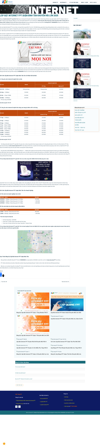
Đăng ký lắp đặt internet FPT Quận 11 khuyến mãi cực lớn (32, 354)
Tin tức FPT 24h (79, 130)
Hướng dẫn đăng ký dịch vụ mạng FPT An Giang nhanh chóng (86, 55)
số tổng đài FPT (48, 22)
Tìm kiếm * (75, 18)
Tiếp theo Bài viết (66, 281)
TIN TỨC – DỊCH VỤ (80, 127)
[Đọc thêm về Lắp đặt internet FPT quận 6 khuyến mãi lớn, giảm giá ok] (57, 316)
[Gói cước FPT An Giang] (82, 63)
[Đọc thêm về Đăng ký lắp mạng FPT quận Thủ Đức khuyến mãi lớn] (56, 351)
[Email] (19, 407)
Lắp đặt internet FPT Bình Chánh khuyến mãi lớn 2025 (66, 312)
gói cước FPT (79, 115)
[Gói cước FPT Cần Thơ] (82, 93)
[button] (67, 2)
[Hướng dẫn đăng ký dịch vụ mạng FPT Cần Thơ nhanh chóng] (82, 78)
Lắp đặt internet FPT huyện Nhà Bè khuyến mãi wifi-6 (31, 341)
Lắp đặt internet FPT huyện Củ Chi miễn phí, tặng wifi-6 (32, 348)
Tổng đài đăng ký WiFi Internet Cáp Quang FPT (25, 400)
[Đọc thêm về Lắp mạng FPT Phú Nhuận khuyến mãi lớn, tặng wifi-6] (57, 345)
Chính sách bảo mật (68, 400)
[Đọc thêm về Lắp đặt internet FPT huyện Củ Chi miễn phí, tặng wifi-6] (22, 345)
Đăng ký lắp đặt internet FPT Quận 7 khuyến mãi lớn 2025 (32, 335)
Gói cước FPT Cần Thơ (78, 99)
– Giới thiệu (65, 397)
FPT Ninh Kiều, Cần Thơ (78, 39)
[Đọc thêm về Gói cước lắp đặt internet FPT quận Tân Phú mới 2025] (58, 339)
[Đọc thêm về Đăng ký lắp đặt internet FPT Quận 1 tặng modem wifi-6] (32, 301)
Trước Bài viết (3, 281)
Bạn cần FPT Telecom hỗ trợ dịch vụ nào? (23, 378)
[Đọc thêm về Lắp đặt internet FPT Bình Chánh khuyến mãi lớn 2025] (67, 301)
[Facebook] (16, 407)
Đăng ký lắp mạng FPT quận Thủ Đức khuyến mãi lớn (66, 354)
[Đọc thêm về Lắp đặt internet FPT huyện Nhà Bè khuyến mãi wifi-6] (21, 339)
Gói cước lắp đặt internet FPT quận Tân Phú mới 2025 (65, 341)
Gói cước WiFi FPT (44, 398)
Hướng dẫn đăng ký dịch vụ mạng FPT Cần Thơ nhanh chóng (86, 85)
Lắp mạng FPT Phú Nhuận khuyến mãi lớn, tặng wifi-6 (66, 348)
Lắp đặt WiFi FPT (43, 401)
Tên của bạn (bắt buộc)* (20, 366)
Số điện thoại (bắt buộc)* (20, 372)
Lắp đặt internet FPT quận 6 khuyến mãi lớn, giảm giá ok (67, 318)
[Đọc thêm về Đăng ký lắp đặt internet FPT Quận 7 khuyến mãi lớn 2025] (32, 324)
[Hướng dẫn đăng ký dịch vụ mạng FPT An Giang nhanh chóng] (82, 48)
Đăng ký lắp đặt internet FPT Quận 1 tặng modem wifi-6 (32, 312)
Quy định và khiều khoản (69, 403)
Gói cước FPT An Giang (78, 69)
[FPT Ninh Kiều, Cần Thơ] (82, 33)
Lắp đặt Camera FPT (44, 404)
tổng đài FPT (14, 260)
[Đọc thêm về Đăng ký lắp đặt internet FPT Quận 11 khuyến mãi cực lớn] (22, 351)
